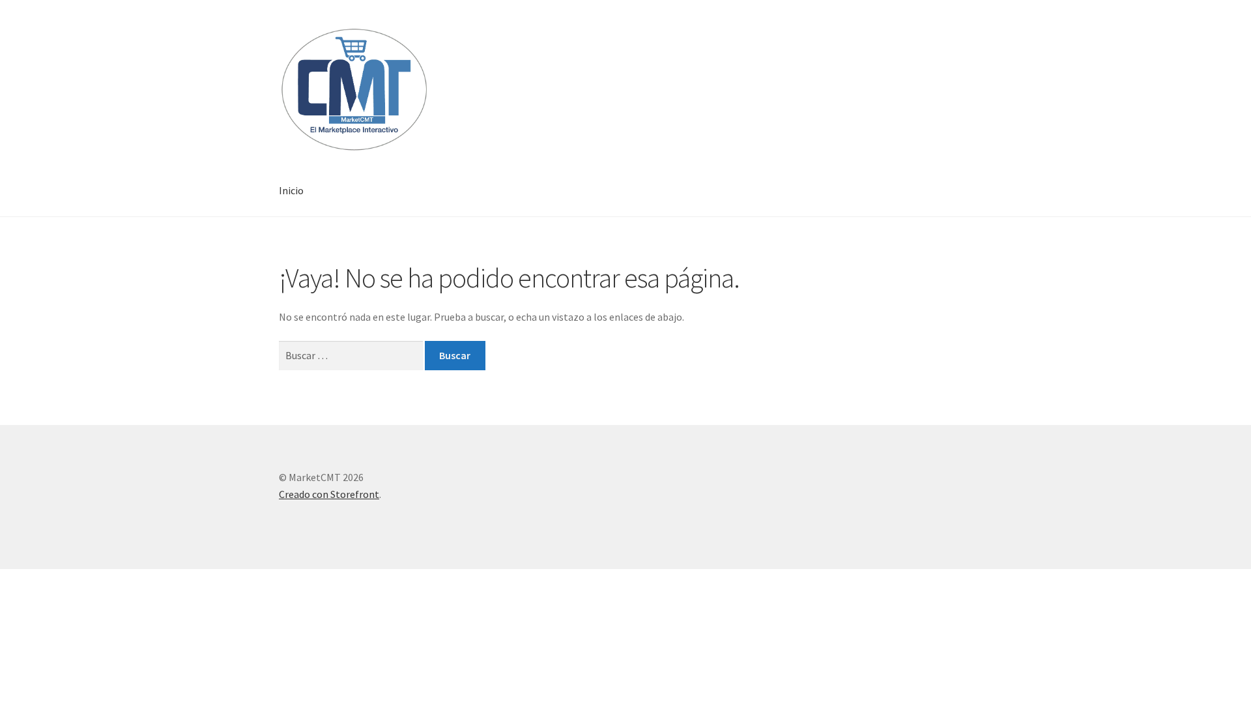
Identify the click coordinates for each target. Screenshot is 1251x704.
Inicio (291, 190)
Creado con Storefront (329, 494)
